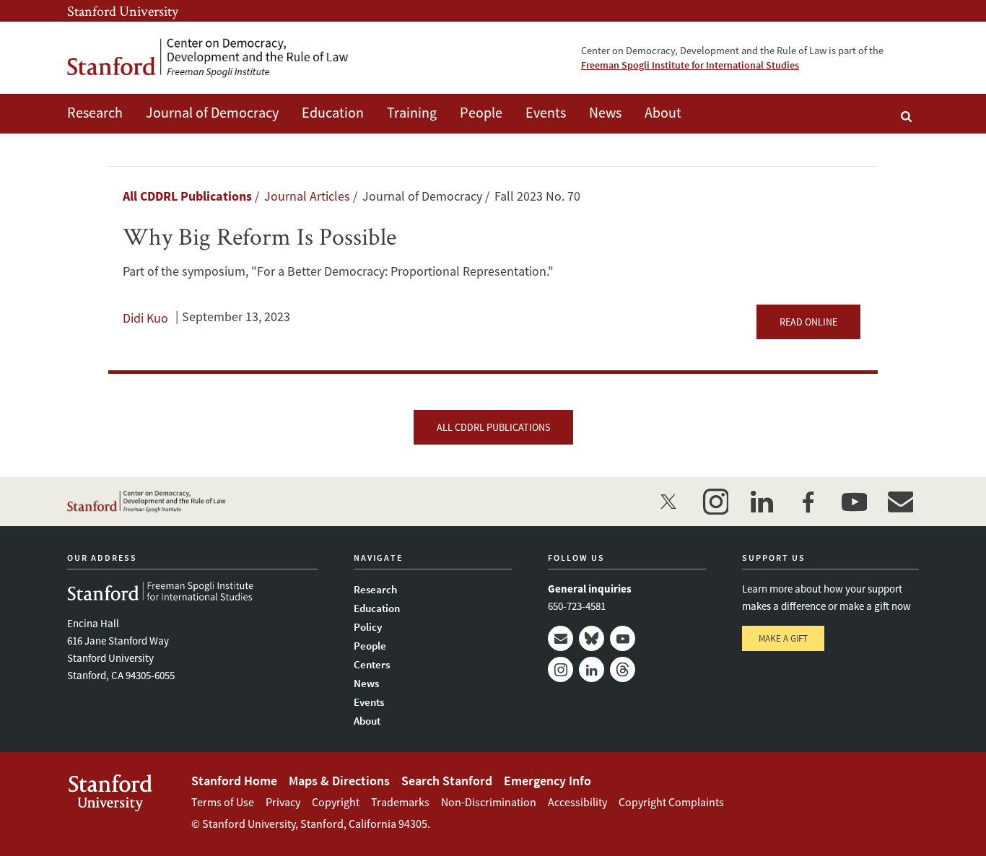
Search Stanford (446, 780)
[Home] (208, 58)
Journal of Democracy (212, 112)
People (481, 112)
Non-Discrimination (488, 802)
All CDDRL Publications (187, 196)
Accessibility (577, 802)
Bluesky (591, 638)
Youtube (622, 638)
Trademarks (400, 802)
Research (95, 112)
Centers (372, 664)
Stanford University (122, 10)
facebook (808, 502)
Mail (560, 638)
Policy (368, 627)
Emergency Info (547, 780)
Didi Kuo (145, 318)
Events (545, 112)
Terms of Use (222, 802)
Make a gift (783, 638)
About (663, 112)
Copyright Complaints (671, 802)
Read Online (808, 321)
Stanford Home (234, 780)
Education (333, 112)
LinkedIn (591, 669)
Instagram (560, 669)
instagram (715, 502)
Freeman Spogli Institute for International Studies (690, 64)
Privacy (283, 802)
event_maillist (900, 502)
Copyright (335, 802)
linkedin (762, 502)
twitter (669, 502)
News (605, 112)
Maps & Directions (339, 780)
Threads (622, 669)
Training (412, 112)
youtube (854, 502)
